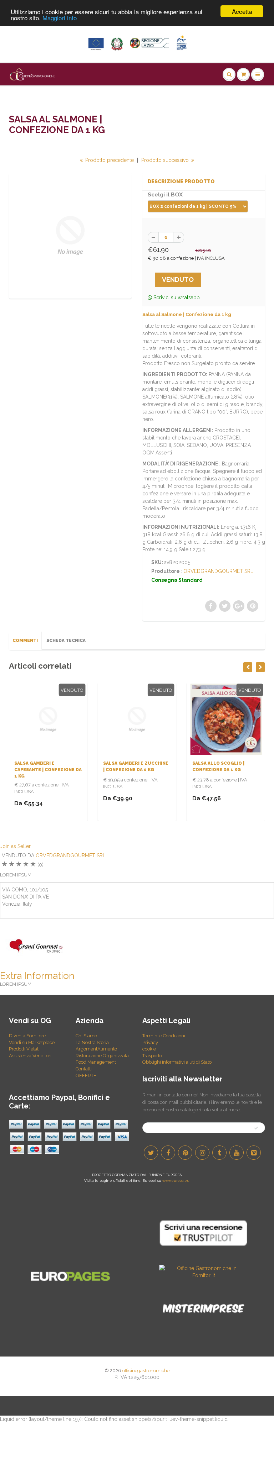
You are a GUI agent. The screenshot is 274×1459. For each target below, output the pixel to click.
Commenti (25, 640)
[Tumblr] (219, 1152)
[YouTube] (236, 1152)
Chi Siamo (86, 1035)
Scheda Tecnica (66, 640)
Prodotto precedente (109, 160)
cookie (149, 1049)
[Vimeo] (254, 1152)
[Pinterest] (185, 1152)
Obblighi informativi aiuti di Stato (177, 1062)
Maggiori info (59, 17)
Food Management (96, 1062)
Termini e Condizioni (163, 1035)
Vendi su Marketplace (32, 1042)
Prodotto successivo (165, 160)
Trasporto (152, 1055)
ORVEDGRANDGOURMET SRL (218, 571)
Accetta (242, 11)
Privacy (150, 1042)
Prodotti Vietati (24, 1049)
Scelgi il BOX (165, 194)
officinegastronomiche (145, 1370)
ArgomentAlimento (96, 1049)
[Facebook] (168, 1152)
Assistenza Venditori (30, 1055)
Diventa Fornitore (27, 1035)
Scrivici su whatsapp (176, 297)
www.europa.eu (175, 1181)
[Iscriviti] (256, 1128)
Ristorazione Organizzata (102, 1055)
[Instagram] (202, 1152)
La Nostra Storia (92, 1042)
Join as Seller (15, 846)
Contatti (84, 1068)
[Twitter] (151, 1152)
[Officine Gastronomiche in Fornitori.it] (203, 1271)
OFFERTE (86, 1075)
